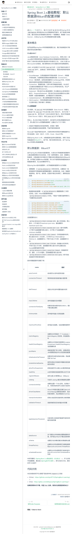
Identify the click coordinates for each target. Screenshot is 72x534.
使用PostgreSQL (6, 136)
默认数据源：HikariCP (9, 74)
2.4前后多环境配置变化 (8, 27)
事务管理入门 (5, 96)
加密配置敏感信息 (7, 35)
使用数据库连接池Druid (8, 79)
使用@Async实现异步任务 (9, 173)
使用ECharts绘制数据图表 (9, 147)
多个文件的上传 (6, 152)
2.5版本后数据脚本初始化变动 (10, 104)
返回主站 (20, 2)
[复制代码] (67, 180)
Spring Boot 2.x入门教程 (8, 8)
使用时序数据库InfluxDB (8, 133)
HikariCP (38, 140)
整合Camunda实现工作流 (9, 217)
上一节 (33, 30)
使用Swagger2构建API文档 (9, 43)
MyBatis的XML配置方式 (8, 86)
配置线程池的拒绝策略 (8, 182)
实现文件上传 (5, 149)
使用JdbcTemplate (7, 66)
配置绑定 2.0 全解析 (7, 228)
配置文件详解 (5, 25)
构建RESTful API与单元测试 (9, 41)
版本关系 (4, 14)
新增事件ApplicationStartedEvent (11, 231)
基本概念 (5, 71)
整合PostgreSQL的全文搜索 (9, 138)
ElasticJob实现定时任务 (8, 165)
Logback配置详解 (7, 190)
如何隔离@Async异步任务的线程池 (11, 179)
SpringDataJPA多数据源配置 (10, 91)
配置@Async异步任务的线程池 (10, 175)
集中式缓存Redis (6, 120)
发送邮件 (4, 201)
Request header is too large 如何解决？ (11, 225)
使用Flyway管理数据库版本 (9, 99)
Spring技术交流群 (48, 461)
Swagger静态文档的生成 (9, 53)
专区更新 (28, 2)
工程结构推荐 (5, 19)
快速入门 (4, 16)
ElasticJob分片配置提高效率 (10, 168)
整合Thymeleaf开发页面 (9, 144)
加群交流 (44, 2)
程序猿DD (32, 20)
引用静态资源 (5, 206)
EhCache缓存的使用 (7, 115)
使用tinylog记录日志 (7, 195)
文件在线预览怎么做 (7, 157)
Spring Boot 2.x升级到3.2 (9, 233)
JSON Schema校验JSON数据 (10, 48)
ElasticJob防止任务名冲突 (9, 170)
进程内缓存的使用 (7, 112)
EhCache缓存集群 (7, 117)
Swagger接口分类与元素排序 (10, 51)
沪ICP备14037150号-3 (47, 528)
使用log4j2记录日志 (7, 193)
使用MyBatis (5, 84)
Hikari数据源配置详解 (8, 69)
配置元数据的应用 (7, 32)
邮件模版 (4, 209)
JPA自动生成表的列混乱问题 (10, 106)
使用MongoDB (6, 128)
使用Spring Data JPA (8, 81)
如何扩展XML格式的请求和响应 (10, 61)
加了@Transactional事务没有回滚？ (10, 221)
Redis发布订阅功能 (7, 122)
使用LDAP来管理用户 (8, 131)
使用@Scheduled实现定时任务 (10, 163)
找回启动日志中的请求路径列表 (10, 56)
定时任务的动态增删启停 (9, 185)
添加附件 (4, 204)
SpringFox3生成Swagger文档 (10, 58)
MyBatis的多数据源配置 (8, 94)
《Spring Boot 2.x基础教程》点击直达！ (49, 458)
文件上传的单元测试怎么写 (9, 154)
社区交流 (54, 2)
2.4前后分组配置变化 (8, 30)
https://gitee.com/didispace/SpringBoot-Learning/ (51, 482)
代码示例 (5, 76)
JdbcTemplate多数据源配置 (10, 89)
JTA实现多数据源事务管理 (9, 101)
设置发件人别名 (6, 211)
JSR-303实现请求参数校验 (9, 46)
